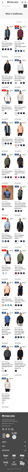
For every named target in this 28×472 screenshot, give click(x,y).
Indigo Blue (16, 51)
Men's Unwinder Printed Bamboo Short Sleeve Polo (7, 204)
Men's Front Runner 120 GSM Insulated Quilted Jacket (7, 78)
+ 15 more (16, 53)
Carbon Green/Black (16, 305)
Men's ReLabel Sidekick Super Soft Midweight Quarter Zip (7, 365)
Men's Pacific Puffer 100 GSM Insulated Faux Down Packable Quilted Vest (20, 205)
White (3, 113)
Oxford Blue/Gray (16, 83)
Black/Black (21, 305)
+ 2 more (16, 147)
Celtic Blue (18, 51)
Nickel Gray (3, 209)
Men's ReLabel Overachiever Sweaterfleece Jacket (6, 397)
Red (16, 177)
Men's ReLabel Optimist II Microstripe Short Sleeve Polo (6, 332)
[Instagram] (3, 429)
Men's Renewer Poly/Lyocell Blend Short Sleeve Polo (7, 236)
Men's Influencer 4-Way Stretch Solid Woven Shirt (20, 78)
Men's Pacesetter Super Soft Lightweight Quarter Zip (20, 45)
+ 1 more (16, 115)
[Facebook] (6, 429)
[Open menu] (2, 2)
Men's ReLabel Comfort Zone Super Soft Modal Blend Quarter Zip (20, 365)
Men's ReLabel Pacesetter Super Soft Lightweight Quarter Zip (19, 332)
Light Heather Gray (24, 51)
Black (3, 49)
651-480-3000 (7, 426)
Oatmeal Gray (3, 371)
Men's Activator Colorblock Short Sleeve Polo (6, 268)
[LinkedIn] (12, 429)
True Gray (11, 305)
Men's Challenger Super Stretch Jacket (19, 236)
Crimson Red (16, 273)
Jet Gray (5, 83)
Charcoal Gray (5, 241)
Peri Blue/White (3, 273)
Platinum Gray (16, 113)
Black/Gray (24, 83)
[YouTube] (9, 429)
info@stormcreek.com (8, 423)
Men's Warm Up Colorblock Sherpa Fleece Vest (20, 300)
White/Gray (18, 83)
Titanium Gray (8, 49)
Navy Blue (5, 49)
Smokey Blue (24, 241)
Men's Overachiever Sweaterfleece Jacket (20, 108)
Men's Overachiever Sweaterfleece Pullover (7, 172)
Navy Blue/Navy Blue (18, 305)
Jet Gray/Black (11, 49)
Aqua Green (8, 305)
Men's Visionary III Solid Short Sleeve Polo (20, 172)
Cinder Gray (18, 113)
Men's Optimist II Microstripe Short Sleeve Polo (19, 140)
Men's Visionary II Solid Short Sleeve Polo (7, 108)
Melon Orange (16, 145)
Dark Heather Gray (5, 113)
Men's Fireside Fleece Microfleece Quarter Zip (20, 268)
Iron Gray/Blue (21, 83)
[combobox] (14, 6)
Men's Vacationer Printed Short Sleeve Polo (7, 300)
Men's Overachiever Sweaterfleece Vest (7, 140)
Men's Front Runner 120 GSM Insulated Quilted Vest (7, 44)
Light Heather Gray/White (5, 273)
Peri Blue (18, 145)
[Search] (25, 6)
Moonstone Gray (18, 241)
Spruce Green (11, 177)
